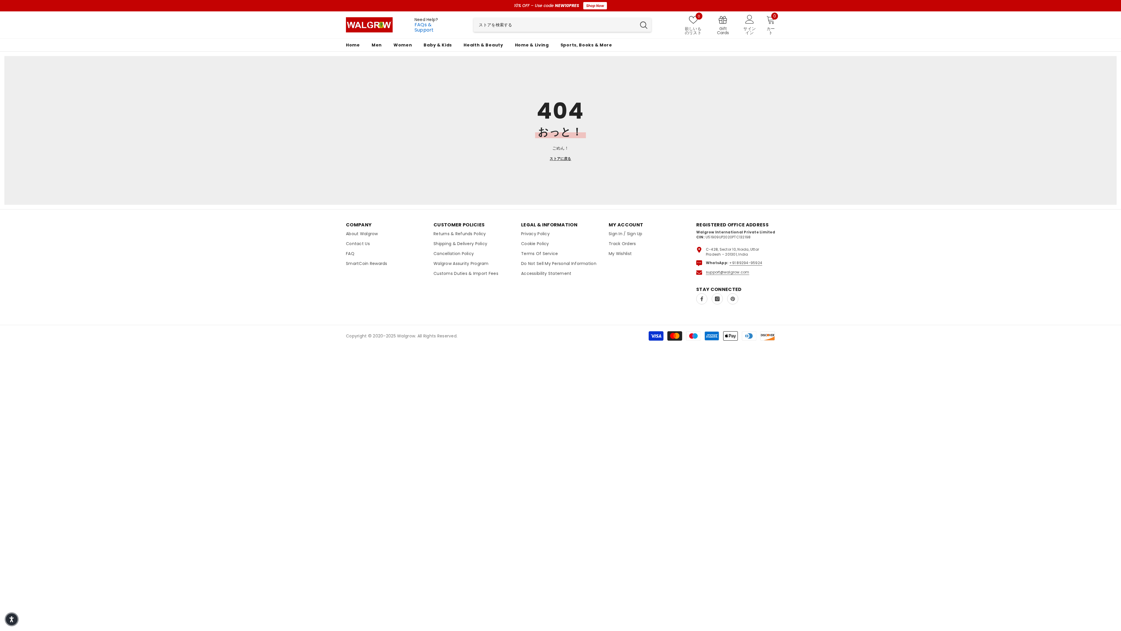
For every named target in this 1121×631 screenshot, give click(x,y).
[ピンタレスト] (732, 298)
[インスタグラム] (717, 298)
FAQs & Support (424, 27)
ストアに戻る (560, 158)
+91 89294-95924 (745, 262)
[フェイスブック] (701, 298)
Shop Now (595, 5)
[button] (12, 619)
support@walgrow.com (727, 272)
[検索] (562, 25)
